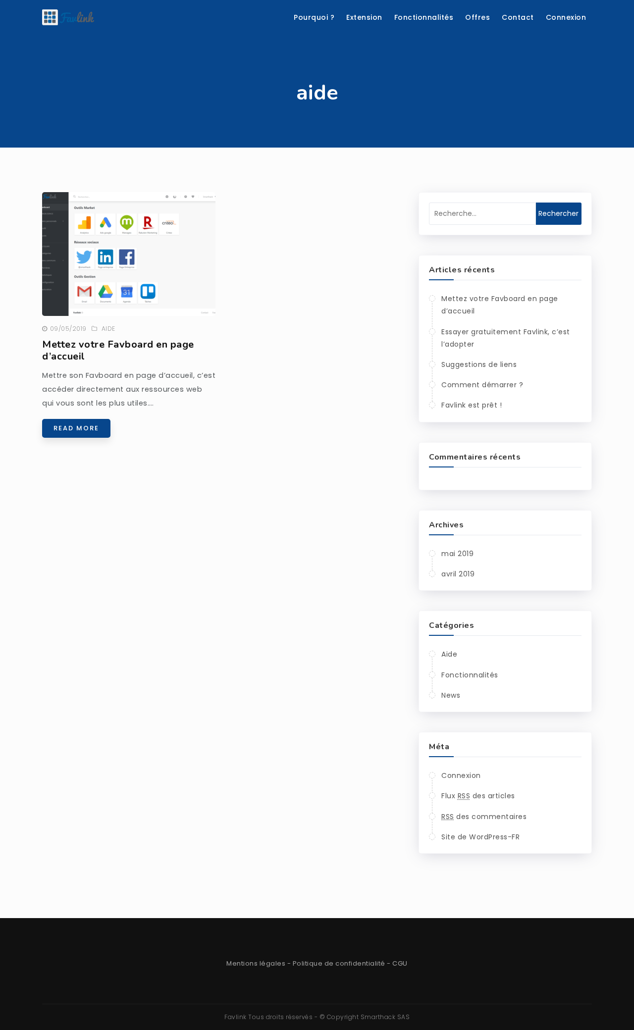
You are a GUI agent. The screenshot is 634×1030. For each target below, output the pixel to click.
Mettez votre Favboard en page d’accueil (118, 350)
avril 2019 (458, 574)
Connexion (566, 17)
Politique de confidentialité (339, 963)
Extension (364, 17)
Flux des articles (478, 796)
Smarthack (378, 1017)
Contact (518, 17)
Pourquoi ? (314, 17)
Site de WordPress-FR (480, 837)
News (450, 695)
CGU (400, 963)
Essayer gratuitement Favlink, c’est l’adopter (505, 338)
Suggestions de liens (479, 364)
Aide (108, 328)
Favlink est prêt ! (471, 405)
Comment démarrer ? (482, 385)
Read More (76, 428)
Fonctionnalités (424, 17)
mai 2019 (457, 554)
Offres (477, 17)
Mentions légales (255, 963)
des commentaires (484, 817)
